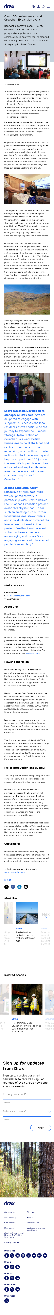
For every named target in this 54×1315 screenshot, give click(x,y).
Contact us (9, 1212)
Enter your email (14, 1094)
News (19, 928)
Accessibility (10, 1217)
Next (46, 917)
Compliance (10, 1222)
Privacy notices (11, 1242)
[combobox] (27, 1114)
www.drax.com (33, 653)
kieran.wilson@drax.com (18, 596)
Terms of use (33, 1222)
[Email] (26, 887)
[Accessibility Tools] (33, 5)
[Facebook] (13, 887)
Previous (8, 917)
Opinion (49, 1019)
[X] (6, 887)
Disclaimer (9, 1228)
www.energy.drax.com (14, 872)
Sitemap (31, 1212)
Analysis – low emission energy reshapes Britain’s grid (25, 936)
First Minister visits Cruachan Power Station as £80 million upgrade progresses (26, 1027)
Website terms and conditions (36, 1229)
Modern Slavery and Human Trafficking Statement (13, 1235)
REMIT (30, 1217)
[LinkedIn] (19, 887)
